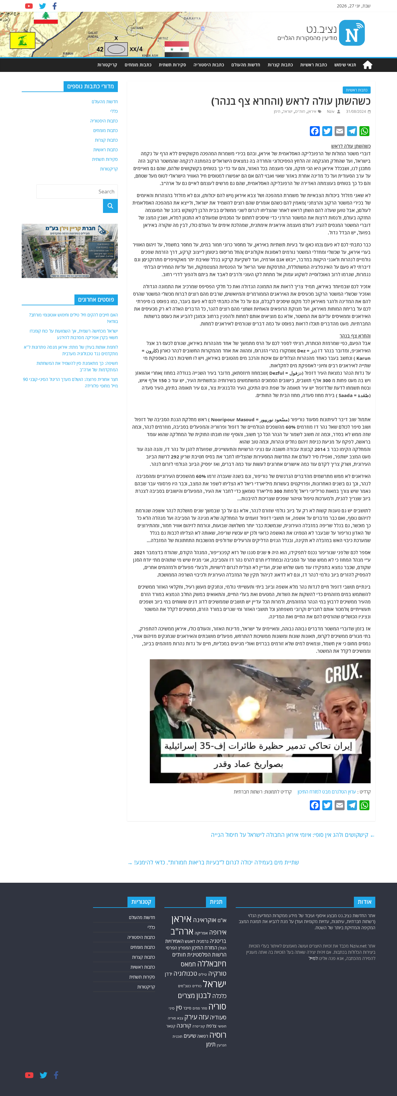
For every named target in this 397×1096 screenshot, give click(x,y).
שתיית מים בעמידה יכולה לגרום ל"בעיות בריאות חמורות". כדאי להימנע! (213, 862)
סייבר (187, 1008)
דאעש (190, 941)
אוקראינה (204, 920)
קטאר (170, 1026)
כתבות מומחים (138, 65)
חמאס (188, 964)
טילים (202, 974)
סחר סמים (200, 1008)
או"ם (221, 920)
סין (179, 1007)
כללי (114, 111)
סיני (172, 1008)
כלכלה (219, 996)
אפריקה (201, 933)
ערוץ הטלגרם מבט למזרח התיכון (327, 792)
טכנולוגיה (185, 973)
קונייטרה (198, 1026)
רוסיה (217, 1034)
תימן (277, 111)
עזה (203, 1016)
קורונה (183, 1025)
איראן (312, 111)
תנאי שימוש (345, 65)
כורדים (197, 985)
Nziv (330, 111)
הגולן (222, 948)
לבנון (203, 995)
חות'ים (300, 111)
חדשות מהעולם (245, 65)
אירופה (217, 932)
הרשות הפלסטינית (206, 954)
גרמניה (202, 941)
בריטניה (218, 940)
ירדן (168, 973)
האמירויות (174, 941)
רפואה (202, 1036)
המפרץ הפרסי (178, 948)
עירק (190, 1016)
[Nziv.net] (367, 65)
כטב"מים (184, 985)
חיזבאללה (211, 963)
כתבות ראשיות (313, 65)
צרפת (211, 1026)
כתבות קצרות (280, 65)
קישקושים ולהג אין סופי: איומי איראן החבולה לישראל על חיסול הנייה (293, 834)
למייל (313, 958)
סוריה (217, 1006)
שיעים (190, 1035)
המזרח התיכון (204, 947)
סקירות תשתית (172, 65)
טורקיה (217, 973)
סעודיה (218, 1017)
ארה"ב (182, 931)
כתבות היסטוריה (209, 65)
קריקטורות (107, 65)
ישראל (287, 111)
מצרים (186, 995)
